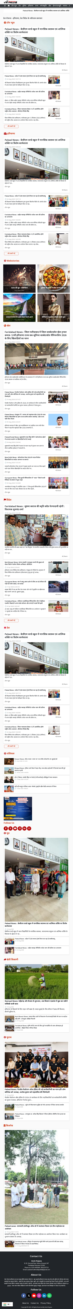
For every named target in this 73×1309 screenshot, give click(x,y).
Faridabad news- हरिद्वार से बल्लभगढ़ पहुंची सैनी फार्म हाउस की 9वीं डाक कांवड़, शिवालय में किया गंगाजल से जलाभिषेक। (39, 1243)
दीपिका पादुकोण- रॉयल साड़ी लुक (53, 317)
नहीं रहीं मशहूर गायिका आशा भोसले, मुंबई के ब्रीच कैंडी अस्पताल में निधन (35, 787)
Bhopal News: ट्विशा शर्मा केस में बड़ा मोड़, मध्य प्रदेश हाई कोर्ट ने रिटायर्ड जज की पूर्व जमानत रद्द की (40, 769)
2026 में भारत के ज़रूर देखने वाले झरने (19, 317)
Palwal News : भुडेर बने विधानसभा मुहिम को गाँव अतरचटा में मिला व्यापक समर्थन (39, 1105)
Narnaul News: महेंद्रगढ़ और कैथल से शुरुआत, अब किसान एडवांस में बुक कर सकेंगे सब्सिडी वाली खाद (36, 1002)
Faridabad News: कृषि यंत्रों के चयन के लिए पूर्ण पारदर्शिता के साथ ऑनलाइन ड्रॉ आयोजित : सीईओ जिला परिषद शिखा (39, 1027)
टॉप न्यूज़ (14, 6)
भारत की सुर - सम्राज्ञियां (19, 288)
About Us (25, 1303)
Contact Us (35, 1303)
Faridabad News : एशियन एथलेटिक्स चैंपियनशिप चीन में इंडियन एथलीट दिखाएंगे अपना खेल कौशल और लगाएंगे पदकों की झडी (25, 602)
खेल (50, 6)
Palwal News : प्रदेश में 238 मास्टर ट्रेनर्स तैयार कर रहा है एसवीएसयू (25, 76)
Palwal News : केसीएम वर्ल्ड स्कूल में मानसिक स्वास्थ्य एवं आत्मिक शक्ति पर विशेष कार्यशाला (36, 925)
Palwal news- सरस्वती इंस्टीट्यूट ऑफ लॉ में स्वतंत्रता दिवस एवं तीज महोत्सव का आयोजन (34, 1227)
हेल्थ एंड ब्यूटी (57, 6)
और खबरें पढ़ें (11, 126)
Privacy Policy (46, 1303)
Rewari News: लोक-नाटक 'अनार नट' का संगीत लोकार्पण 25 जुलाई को (36, 759)
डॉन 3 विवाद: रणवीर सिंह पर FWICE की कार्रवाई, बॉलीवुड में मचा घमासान (36, 777)
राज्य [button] (36, 6)
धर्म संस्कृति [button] (43, 6)
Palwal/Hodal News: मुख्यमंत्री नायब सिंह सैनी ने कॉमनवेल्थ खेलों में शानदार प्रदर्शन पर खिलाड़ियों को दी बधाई (25, 438)
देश (20, 6)
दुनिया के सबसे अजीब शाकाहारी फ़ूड (53, 288)
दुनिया (24, 6)
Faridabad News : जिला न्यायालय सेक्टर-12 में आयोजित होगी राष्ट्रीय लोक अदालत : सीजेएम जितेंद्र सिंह (24, 110)
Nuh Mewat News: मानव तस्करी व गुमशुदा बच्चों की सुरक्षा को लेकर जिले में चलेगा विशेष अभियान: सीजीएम (24, 563)
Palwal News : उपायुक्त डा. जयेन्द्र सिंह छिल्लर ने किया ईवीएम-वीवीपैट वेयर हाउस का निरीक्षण (40, 1115)
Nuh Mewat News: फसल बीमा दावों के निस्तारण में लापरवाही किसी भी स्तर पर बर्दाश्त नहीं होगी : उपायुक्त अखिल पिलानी (41, 1018)
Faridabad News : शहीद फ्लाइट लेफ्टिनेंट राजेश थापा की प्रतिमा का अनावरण (38, 948)
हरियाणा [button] (30, 6)
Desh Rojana (48, 1307)
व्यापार (65, 6)
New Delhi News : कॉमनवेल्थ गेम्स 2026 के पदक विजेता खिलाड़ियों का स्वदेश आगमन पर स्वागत (22, 459)
